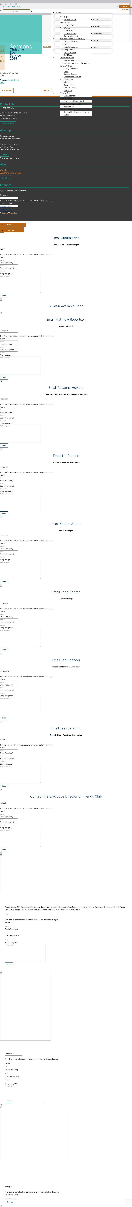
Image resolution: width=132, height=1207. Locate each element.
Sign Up (10, 1202)
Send (4, 296)
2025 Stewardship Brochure (11, 173)
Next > (46, 90)
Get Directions (8, 123)
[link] (31, 11)
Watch (124, 6)
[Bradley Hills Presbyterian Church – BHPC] (10, 6)
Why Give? (4, 170)
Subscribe (6, 209)
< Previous (6, 90)
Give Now (125, 9)
